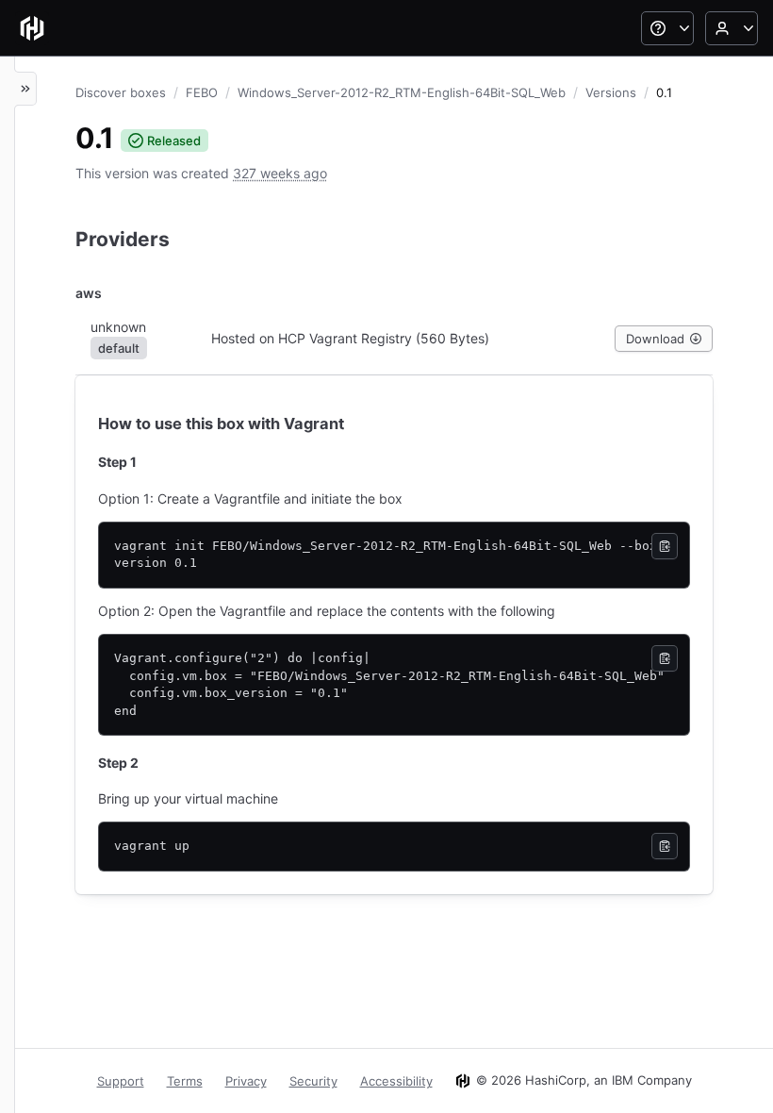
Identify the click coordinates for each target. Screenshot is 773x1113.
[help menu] (667, 28)
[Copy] (664, 546)
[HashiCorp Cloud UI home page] (32, 28)
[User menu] (731, 28)
